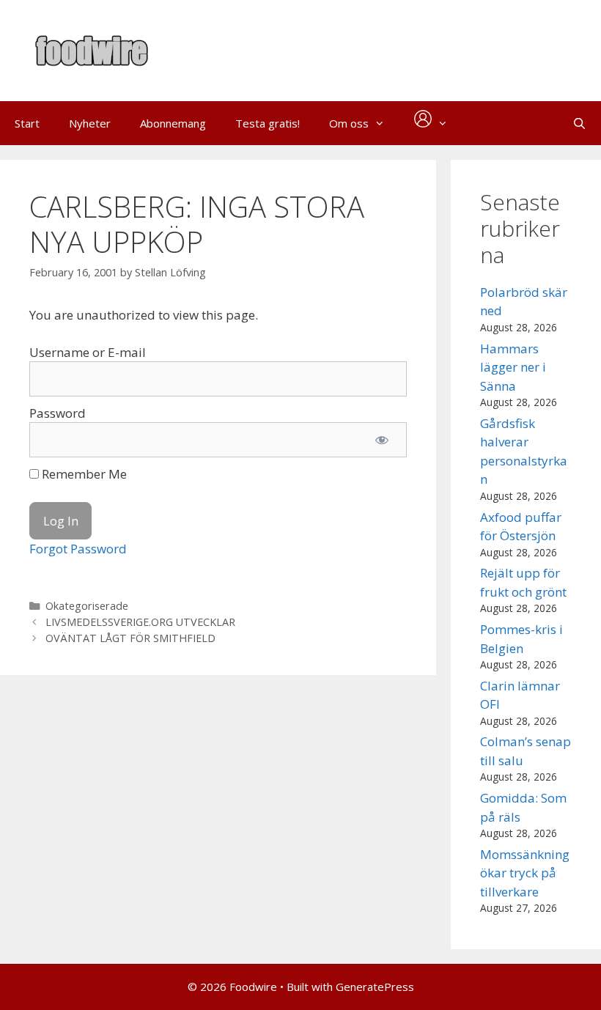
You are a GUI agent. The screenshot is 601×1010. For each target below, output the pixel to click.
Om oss (349, 123)
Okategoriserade (86, 606)
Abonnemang (173, 123)
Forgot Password (78, 548)
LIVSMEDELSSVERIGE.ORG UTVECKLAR (140, 622)
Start (27, 123)
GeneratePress (375, 986)
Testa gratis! (267, 123)
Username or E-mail (87, 352)
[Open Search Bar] (579, 123)
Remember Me (83, 473)
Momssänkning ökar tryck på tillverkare (524, 873)
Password (57, 413)
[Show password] (382, 439)
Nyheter (90, 123)
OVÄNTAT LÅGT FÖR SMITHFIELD (130, 638)
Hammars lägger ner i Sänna (513, 367)
